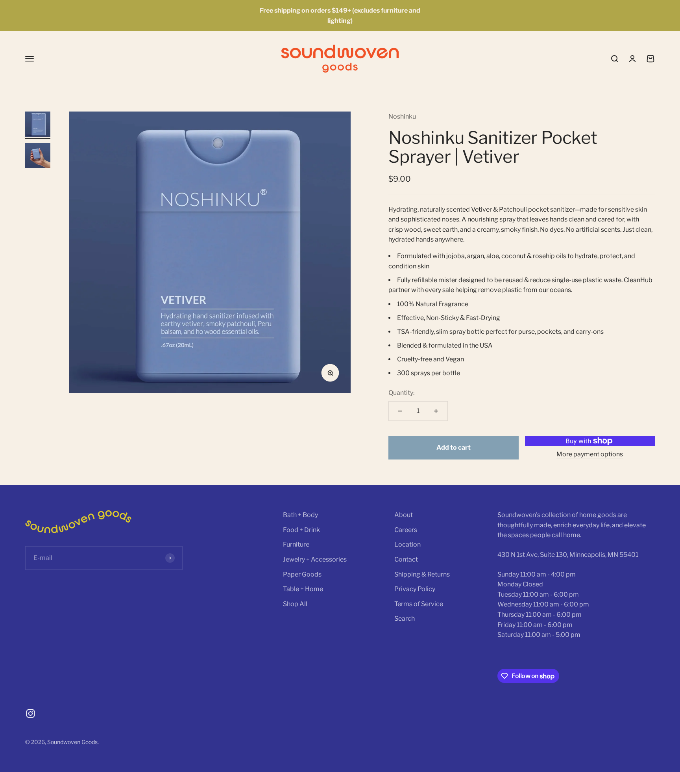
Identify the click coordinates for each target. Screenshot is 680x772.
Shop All (295, 604)
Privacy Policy (414, 589)
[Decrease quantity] (400, 411)
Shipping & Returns (422, 574)
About (403, 515)
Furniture (296, 544)
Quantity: (401, 392)
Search (404, 618)
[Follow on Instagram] (30, 713)
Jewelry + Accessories (315, 559)
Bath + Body (300, 515)
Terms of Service (418, 604)
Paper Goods (302, 574)
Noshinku (402, 116)
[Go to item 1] (37, 125)
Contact (406, 559)
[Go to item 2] (37, 157)
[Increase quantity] (436, 411)
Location (407, 544)
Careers (405, 530)
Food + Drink (301, 530)
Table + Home (303, 589)
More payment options (589, 454)
